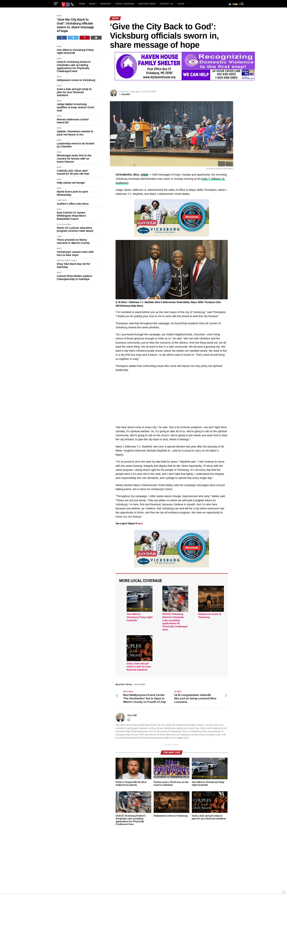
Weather (105, 4)
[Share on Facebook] (62, 38)
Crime (59, 200)
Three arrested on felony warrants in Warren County (73, 241)
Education (61, 224)
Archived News (147, 4)
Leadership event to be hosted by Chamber (75, 145)
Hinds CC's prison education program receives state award (75, 229)
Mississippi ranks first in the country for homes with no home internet (74, 158)
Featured (140, 685)
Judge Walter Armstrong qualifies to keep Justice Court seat (75, 107)
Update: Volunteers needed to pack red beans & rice (75, 133)
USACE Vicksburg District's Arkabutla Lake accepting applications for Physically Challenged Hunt (74, 66)
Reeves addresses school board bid (72, 121)
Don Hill (126, 94)
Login (180, 4)
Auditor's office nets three (72, 203)
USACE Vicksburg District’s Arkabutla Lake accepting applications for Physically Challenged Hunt (175, 622)
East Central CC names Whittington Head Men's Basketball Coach (71, 215)
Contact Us (166, 4)
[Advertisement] (171, 399)
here (140, 523)
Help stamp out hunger (71, 182)
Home (82, 4)
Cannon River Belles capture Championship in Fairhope (74, 277)
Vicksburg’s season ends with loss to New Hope (75, 253)
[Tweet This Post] (73, 38)
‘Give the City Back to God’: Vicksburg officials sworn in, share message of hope (75, 25)
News (92, 4)
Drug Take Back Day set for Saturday (73, 265)
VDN (144, 174)
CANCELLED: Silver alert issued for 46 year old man (73, 172)
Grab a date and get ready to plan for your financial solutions (74, 92)
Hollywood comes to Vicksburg (76, 80)
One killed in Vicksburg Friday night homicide (75, 51)
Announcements (64, 260)
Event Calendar (124, 4)
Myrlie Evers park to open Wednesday (72, 193)
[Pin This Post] (85, 38)
